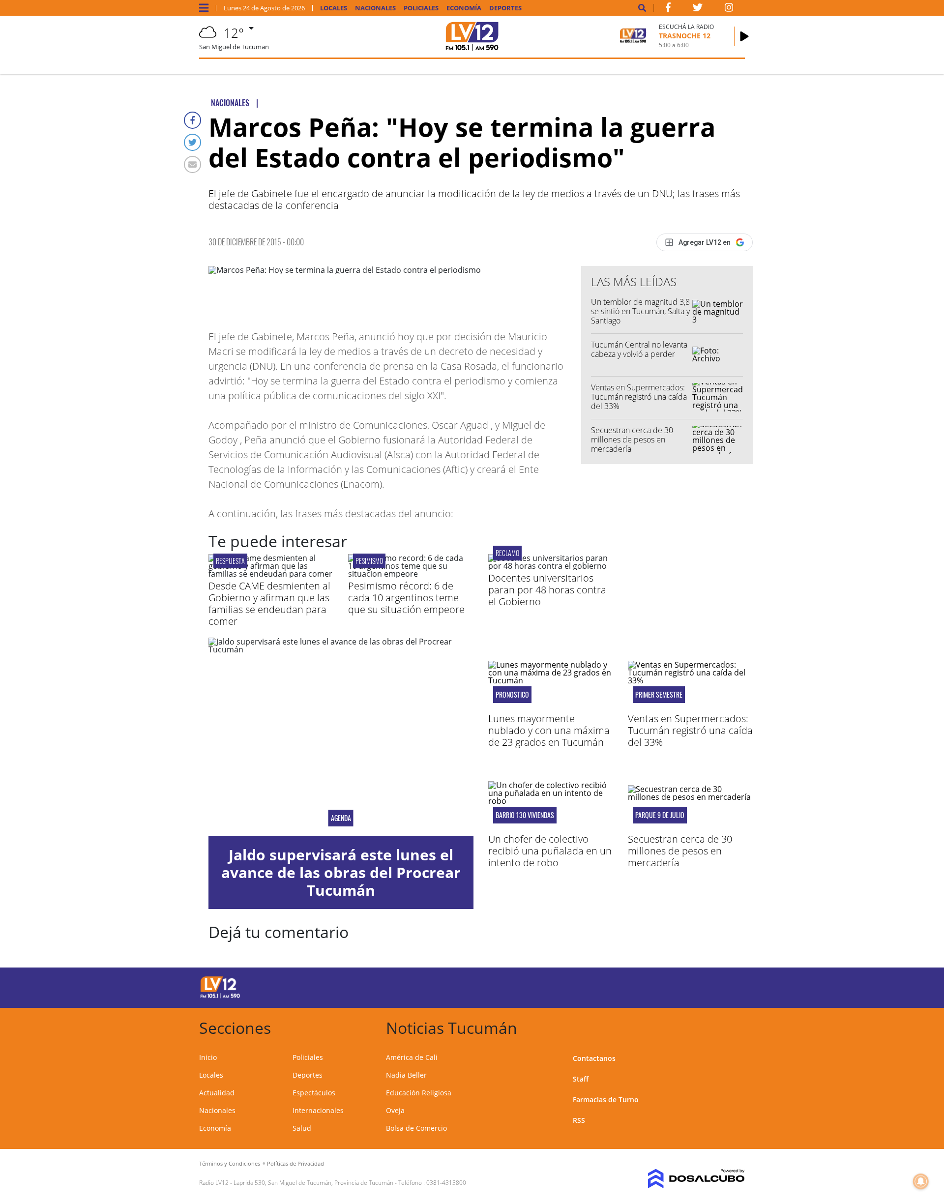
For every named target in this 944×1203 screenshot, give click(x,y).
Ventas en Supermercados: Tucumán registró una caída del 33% (639, 396)
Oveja (395, 1110)
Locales (333, 8)
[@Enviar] (192, 164)
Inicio (208, 1057)
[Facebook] (192, 120)
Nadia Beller (406, 1075)
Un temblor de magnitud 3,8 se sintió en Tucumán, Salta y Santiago (640, 311)
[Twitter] (192, 142)
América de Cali (412, 1057)
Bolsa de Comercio (416, 1128)
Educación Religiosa (418, 1092)
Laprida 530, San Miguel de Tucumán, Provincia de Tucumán (313, 1182)
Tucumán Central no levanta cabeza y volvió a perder (639, 349)
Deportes (505, 8)
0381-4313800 (446, 1182)
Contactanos (594, 1058)
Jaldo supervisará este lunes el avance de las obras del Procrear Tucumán (341, 872)
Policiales (421, 8)
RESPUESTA (230, 561)
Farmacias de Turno (606, 1099)
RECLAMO (507, 553)
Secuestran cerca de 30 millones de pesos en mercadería (632, 439)
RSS (579, 1120)
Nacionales (375, 8)
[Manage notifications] (921, 1181)
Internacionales (318, 1110)
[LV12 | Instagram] (729, 9)
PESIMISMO (369, 561)
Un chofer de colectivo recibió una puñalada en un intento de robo (550, 850)
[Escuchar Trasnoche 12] (744, 36)
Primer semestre (658, 694)
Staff (581, 1079)
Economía (463, 8)
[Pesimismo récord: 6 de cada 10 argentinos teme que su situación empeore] (410, 573)
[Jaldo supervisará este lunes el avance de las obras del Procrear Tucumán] (340, 737)
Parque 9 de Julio (659, 815)
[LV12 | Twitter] (698, 9)
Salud (302, 1128)
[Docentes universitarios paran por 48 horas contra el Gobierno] (550, 565)
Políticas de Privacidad (295, 1163)
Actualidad (217, 1092)
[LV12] (220, 996)
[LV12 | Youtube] (676, 986)
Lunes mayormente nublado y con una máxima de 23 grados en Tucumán (549, 730)
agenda (341, 818)
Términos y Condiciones (229, 1163)
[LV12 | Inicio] (734, 1026)
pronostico (512, 694)
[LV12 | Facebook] (668, 9)
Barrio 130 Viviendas (525, 815)
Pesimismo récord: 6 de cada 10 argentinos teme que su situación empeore (406, 597)
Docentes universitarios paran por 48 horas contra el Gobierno (547, 589)
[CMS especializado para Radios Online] (682, 1179)
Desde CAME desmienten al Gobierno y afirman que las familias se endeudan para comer (269, 603)
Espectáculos (314, 1092)
